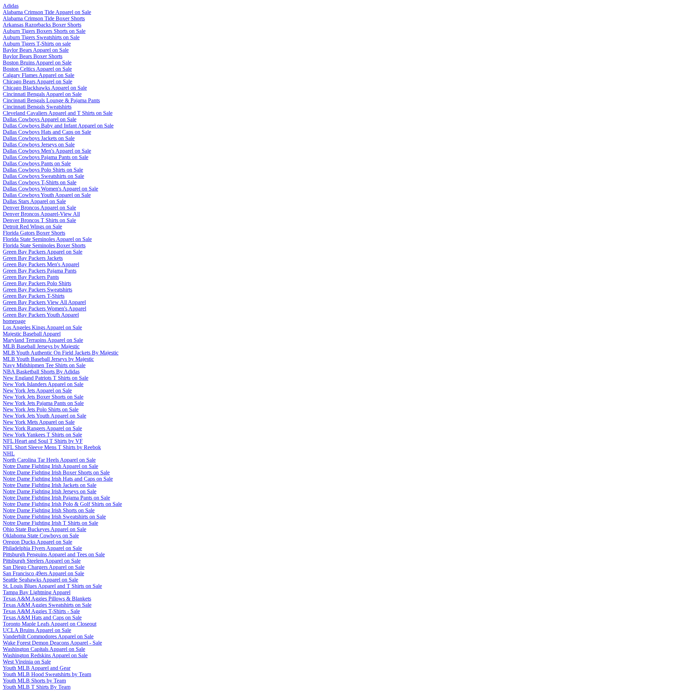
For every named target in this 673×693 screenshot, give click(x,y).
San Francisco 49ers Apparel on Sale (43, 573)
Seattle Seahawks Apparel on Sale (40, 580)
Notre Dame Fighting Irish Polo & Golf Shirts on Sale (62, 504)
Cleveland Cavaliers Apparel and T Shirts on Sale (58, 113)
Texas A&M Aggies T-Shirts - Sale (41, 611)
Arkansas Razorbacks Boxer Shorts (42, 25)
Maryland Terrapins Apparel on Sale (43, 340)
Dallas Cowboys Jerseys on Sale (39, 144)
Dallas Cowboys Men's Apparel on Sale (47, 151)
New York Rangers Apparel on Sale (42, 428)
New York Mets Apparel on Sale (39, 422)
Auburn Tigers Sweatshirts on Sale (41, 37)
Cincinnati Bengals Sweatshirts (37, 107)
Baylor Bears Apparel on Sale (36, 50)
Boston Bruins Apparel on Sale (37, 63)
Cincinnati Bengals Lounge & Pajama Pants (51, 100)
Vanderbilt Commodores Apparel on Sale (48, 636)
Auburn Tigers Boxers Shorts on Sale (44, 31)
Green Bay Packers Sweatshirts (37, 290)
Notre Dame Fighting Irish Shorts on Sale (49, 510)
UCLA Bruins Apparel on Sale (37, 630)
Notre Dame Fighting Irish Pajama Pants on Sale (56, 498)
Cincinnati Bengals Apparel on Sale (42, 94)
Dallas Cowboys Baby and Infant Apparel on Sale (58, 126)
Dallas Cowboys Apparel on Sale (39, 119)
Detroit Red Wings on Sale (32, 226)
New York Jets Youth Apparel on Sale (44, 416)
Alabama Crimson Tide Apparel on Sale (47, 12)
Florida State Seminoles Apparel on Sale (47, 239)
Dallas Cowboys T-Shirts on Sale (39, 182)
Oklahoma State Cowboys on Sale (41, 535)
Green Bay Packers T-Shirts (33, 296)
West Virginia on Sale (27, 662)
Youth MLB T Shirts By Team (36, 687)
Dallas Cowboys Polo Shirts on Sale (43, 170)
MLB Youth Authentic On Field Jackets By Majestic (60, 353)
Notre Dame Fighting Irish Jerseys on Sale (49, 491)
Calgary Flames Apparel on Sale (38, 75)
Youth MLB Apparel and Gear (36, 668)
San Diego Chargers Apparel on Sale (43, 567)
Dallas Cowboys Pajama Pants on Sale (45, 157)
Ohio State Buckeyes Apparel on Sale (44, 529)
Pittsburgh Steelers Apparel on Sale (42, 561)
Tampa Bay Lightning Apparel (36, 592)
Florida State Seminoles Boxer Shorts (44, 245)
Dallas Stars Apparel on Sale (34, 201)
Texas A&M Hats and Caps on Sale (42, 617)
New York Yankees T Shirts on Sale (42, 435)
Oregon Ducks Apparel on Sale (37, 542)
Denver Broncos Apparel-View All (41, 214)
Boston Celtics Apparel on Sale (37, 69)
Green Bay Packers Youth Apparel (41, 315)
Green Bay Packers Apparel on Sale (42, 252)
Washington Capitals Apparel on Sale (44, 649)
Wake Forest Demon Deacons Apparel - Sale (52, 643)
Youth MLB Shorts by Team (34, 681)
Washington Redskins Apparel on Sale (45, 655)
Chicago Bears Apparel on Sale (37, 81)
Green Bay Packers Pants (31, 277)
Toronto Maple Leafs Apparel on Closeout (49, 624)
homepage (14, 321)
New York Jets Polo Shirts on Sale (41, 409)
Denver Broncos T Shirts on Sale (39, 220)
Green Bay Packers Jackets (33, 258)
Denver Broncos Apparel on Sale (39, 208)
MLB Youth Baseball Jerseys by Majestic (48, 359)
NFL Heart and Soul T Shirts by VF (43, 441)
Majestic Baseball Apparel (32, 334)
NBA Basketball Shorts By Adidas (41, 372)
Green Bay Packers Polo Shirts (37, 283)
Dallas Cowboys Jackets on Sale (39, 138)
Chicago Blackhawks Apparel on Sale (45, 88)
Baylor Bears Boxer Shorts (32, 56)
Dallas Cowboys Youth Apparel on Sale (47, 195)
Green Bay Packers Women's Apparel (44, 308)
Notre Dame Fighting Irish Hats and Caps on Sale (58, 479)
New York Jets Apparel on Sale (37, 390)
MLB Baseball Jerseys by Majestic (41, 346)
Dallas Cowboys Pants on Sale (37, 163)
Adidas (11, 6)
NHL (9, 454)
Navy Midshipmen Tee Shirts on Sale (44, 365)
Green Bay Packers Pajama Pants (39, 271)
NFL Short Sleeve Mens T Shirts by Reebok (52, 447)
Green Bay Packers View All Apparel (44, 302)
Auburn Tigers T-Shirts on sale (37, 44)
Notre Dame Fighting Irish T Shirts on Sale (50, 523)
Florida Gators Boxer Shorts (34, 233)
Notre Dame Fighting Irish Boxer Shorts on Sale (56, 472)
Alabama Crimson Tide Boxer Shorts (44, 18)
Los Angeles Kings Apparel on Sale (42, 327)
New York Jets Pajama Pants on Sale (43, 403)
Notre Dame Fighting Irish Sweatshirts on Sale (54, 517)
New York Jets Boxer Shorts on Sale (43, 397)
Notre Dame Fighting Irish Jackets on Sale (49, 485)
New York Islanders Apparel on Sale (43, 384)
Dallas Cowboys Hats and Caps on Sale (47, 132)
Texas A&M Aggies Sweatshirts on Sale (47, 605)
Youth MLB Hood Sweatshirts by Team (47, 674)
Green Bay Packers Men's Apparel (41, 264)
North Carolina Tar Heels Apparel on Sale (49, 460)
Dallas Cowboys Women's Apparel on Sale (50, 189)
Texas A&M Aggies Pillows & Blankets (47, 599)
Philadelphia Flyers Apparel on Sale (42, 548)
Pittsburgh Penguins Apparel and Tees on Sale (54, 554)
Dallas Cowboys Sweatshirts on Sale (43, 176)
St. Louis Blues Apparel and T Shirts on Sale (52, 586)
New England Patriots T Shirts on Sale (45, 378)
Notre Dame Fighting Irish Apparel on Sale (50, 466)
